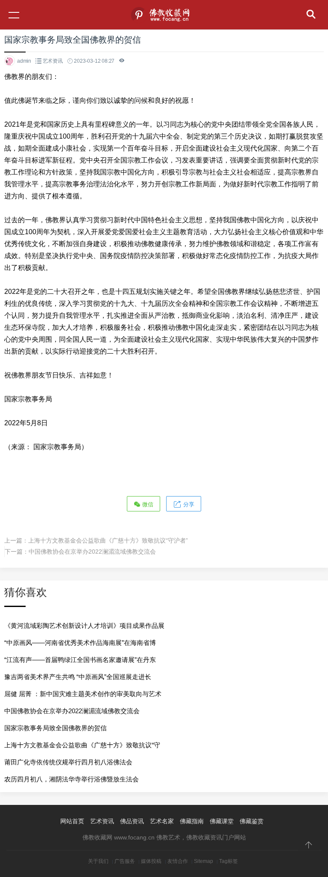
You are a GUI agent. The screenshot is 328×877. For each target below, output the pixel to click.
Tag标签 (228, 861)
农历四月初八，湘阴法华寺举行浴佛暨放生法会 (71, 779)
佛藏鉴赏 (252, 821)
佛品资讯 (132, 821)
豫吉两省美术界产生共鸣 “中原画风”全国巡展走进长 (77, 676)
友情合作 (177, 861)
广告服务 (124, 861)
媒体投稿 (151, 861)
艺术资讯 (53, 61)
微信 (147, 504)
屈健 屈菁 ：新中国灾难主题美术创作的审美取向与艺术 (82, 693)
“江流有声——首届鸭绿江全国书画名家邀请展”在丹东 (80, 659)
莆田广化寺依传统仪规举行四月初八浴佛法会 (68, 762)
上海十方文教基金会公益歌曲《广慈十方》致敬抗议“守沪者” (108, 540)
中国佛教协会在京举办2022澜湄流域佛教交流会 (92, 551)
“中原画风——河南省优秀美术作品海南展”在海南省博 (80, 642)
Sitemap (203, 861)
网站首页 (72, 821)
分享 (188, 504)
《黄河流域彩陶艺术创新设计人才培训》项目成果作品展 (84, 625)
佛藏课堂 (222, 821)
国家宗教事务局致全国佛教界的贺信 (55, 728)
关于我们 (98, 861)
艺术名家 (162, 821)
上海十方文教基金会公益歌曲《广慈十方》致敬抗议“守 (82, 745)
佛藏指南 (192, 821)
